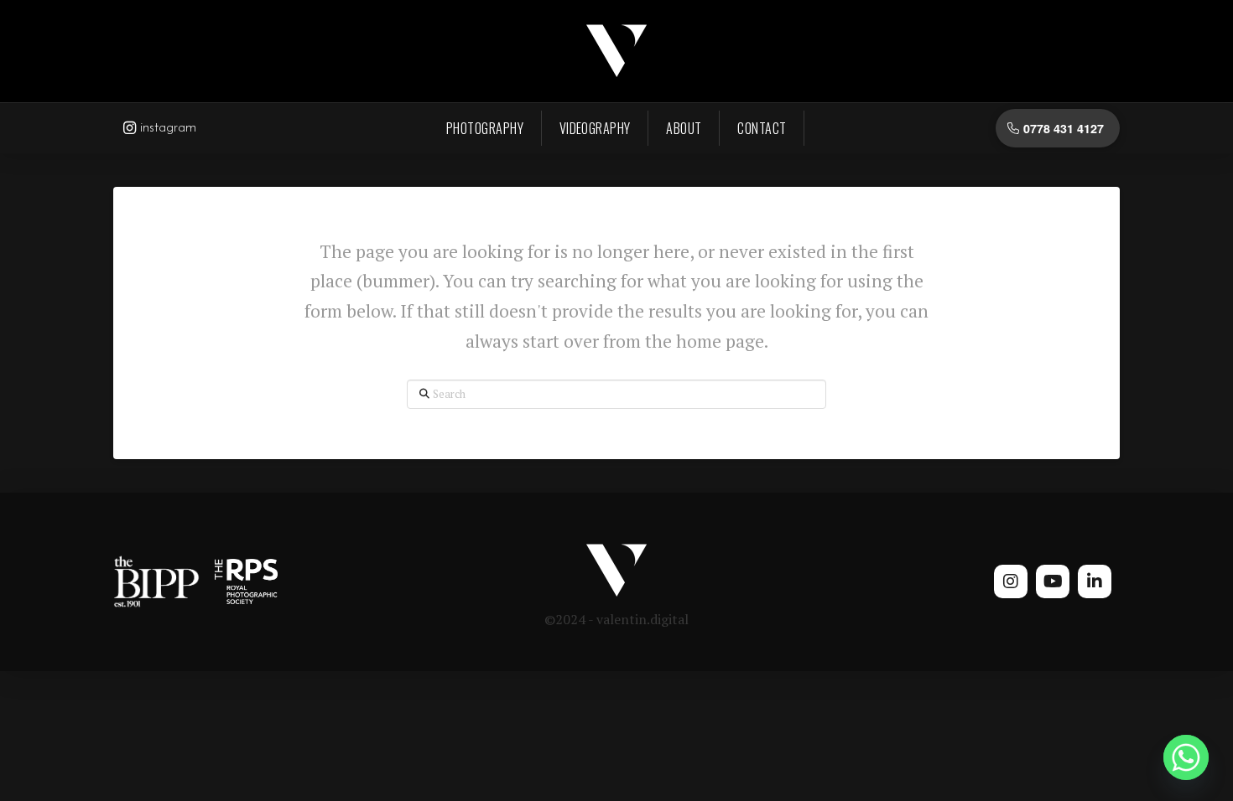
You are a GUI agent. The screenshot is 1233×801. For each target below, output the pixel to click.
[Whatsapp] (1186, 757)
